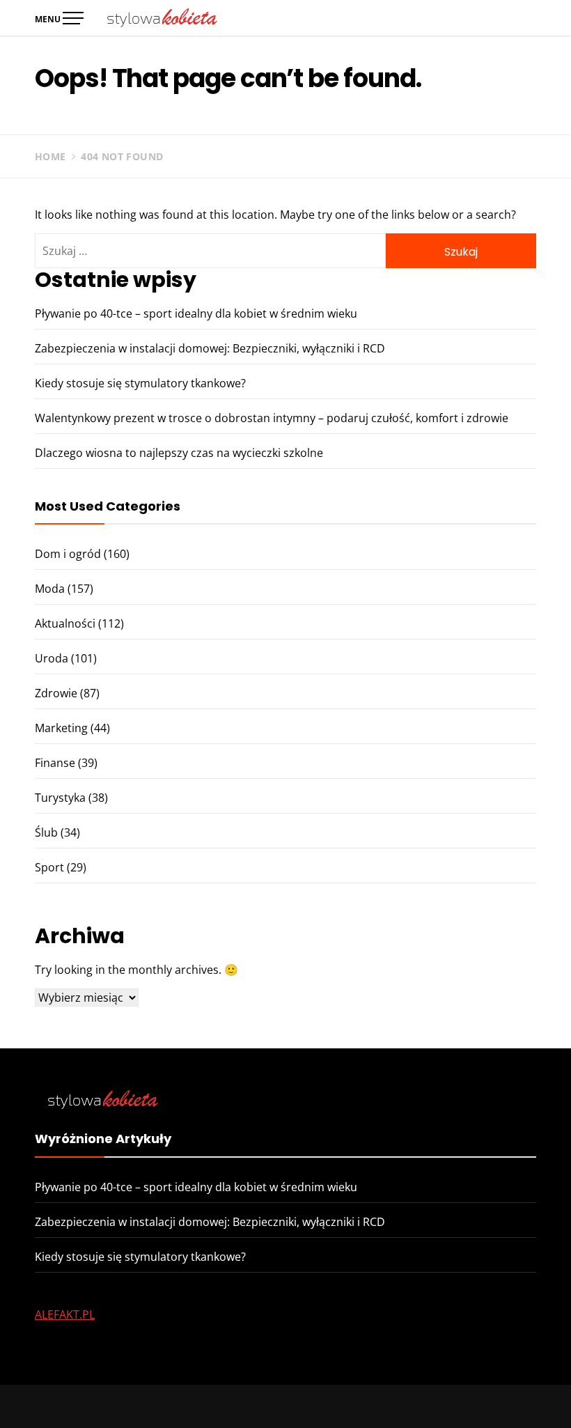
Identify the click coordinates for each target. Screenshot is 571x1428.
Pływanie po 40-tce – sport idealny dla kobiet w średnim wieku (196, 313)
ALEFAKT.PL (65, 1314)
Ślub (46, 832)
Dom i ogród (68, 553)
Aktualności (65, 623)
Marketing (61, 728)
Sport (49, 867)
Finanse (55, 762)
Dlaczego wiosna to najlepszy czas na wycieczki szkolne (179, 452)
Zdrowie (56, 693)
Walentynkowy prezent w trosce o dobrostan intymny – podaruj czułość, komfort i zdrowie (271, 418)
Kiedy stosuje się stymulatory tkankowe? (140, 383)
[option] (181, 1398)
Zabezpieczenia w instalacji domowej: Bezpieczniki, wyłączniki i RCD (210, 348)
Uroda (51, 658)
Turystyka (60, 797)
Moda (50, 588)
